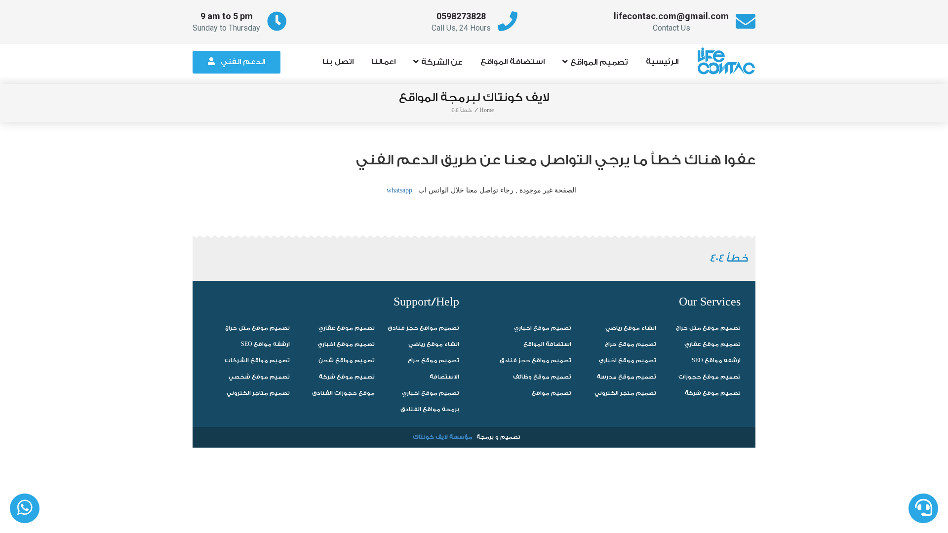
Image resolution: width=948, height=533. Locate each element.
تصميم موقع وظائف (542, 377)
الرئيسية (662, 62)
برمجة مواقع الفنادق (429, 409)
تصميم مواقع (551, 393)
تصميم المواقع (599, 62)
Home (486, 110)
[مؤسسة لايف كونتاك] (729, 56)
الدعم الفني (243, 62)
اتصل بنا (338, 62)
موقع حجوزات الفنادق (343, 393)
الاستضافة (444, 377)
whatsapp (399, 190)
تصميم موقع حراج (433, 360)
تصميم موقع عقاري (346, 328)
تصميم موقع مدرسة (626, 377)
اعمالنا (383, 62)
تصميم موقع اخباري (346, 344)
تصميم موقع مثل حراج (257, 328)
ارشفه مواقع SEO (265, 344)
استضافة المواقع (512, 62)
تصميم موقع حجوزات (709, 377)
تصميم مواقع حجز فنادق (423, 328)
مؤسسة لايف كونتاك (443, 437)
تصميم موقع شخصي (259, 377)
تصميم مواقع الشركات (257, 360)
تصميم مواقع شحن (346, 360)
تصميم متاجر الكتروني (258, 393)
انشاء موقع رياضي (433, 344)
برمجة (485, 437)
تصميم (510, 437)
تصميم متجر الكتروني (625, 393)
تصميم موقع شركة (347, 377)
